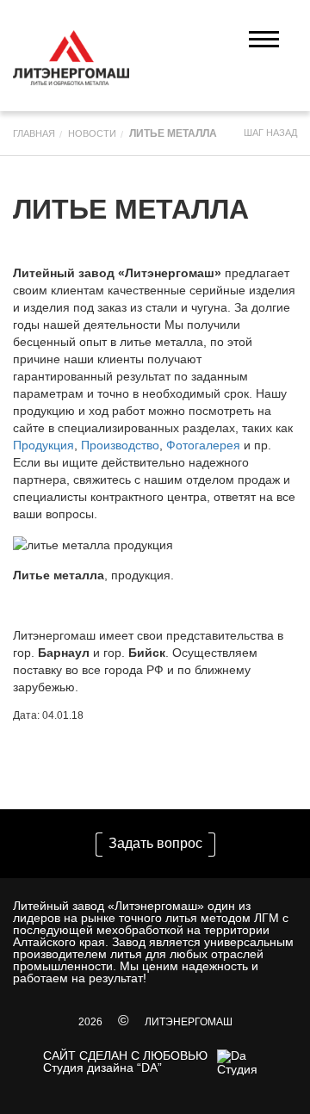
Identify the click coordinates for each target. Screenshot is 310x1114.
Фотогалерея (203, 445)
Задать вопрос (155, 843)
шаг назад (270, 132)
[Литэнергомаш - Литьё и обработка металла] (71, 57)
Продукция (43, 445)
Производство (120, 445)
